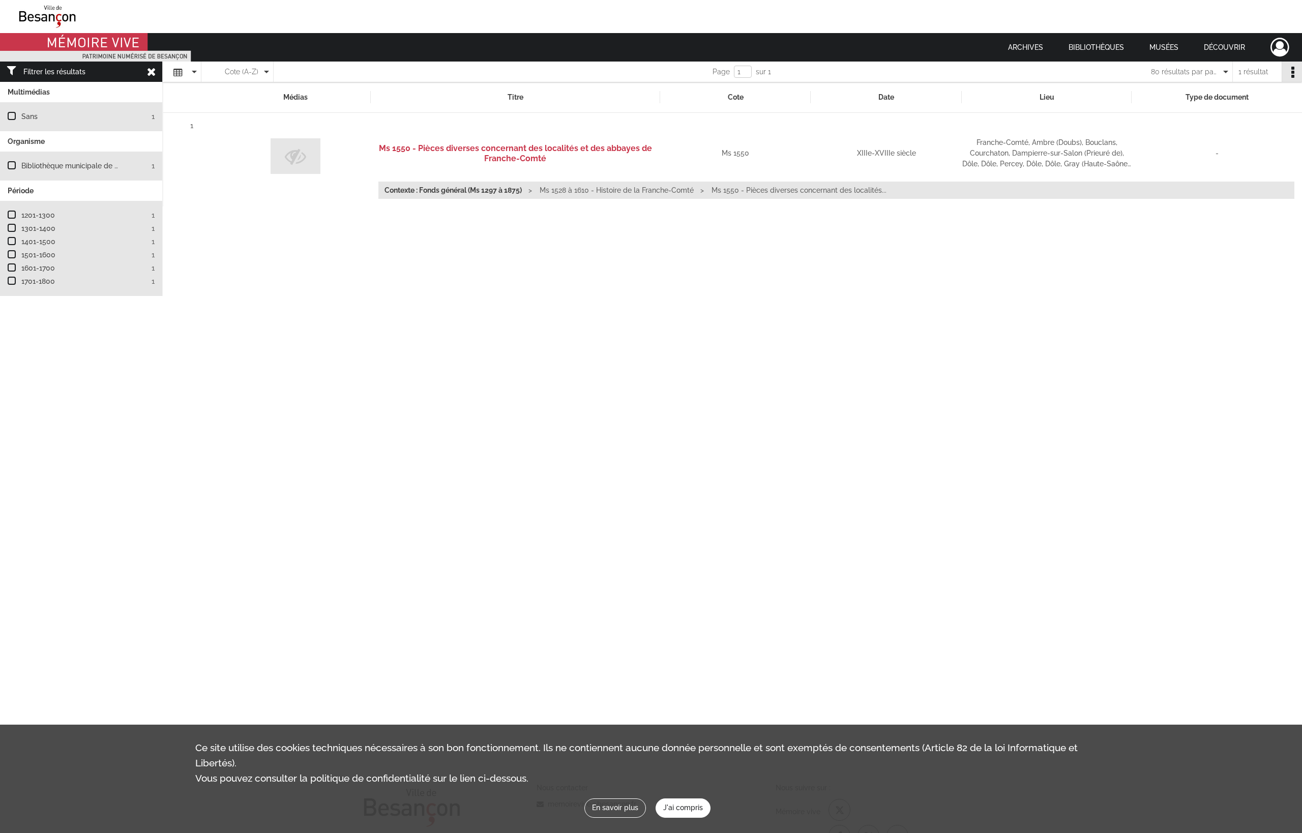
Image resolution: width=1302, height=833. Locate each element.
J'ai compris (683, 808)
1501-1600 (38, 255)
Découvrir (1224, 47)
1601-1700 (38, 268)
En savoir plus (615, 808)
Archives (1025, 47)
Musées (1163, 47)
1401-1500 (38, 241)
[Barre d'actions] (1292, 72)
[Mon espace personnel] (1280, 47)
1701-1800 (38, 281)
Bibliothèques (1096, 47)
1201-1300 (38, 215)
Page (721, 72)
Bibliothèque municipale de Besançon (84, 166)
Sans (29, 116)
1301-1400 (38, 228)
